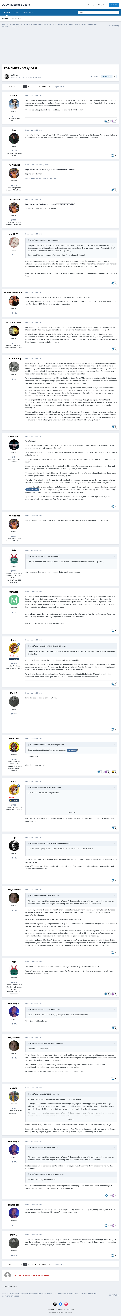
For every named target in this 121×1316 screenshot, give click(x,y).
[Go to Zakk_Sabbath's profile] (14, 898)
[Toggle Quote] (29, 240)
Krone (13, 95)
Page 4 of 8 (58, 87)
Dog (13, 130)
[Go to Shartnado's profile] (14, 444)
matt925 (13, 234)
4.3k (15, 858)
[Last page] (49, 86)
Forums (5, 18)
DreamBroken (13, 322)
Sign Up (114, 5)
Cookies (70, 1310)
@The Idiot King (32, 489)
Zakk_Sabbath (13, 889)
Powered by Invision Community (60, 1312)
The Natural (13, 165)
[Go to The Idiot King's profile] (14, 367)
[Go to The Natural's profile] (14, 173)
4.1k (14, 1108)
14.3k (15, 663)
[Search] (116, 12)
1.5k (14, 255)
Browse (7, 12)
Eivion (53, 1009)
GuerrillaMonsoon (13, 292)
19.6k (15, 714)
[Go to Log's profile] (14, 845)
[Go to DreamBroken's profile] (14, 331)
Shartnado (13, 436)
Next (44, 87)
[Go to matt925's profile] (14, 242)
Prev (10, 87)
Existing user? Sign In (97, 5)
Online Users (17, 18)
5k (15, 457)
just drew (14, 738)
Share (95, 76)
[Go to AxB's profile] (14, 558)
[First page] (4, 86)
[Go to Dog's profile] (14, 138)
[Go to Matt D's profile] (14, 701)
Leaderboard (28, 12)
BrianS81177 (56, 646)
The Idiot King (13, 358)
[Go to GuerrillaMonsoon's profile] (14, 301)
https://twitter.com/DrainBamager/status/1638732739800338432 (50, 169)
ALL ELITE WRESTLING (33, 78)
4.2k (15, 313)
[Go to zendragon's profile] (14, 1011)
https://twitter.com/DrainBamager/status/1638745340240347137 (50, 204)
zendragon (55, 745)
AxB (14, 550)
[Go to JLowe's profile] (14, 1096)
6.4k (15, 910)
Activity (16, 12)
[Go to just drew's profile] (14, 747)
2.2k (15, 151)
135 (14, 379)
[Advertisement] (29, 48)
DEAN (15, 75)
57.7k (15, 185)
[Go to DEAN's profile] (6, 76)
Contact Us (60, 1310)
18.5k (15, 571)
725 (15, 116)
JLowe (13, 1088)
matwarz (13, 592)
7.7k (15, 1024)
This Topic (107, 12)
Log (14, 837)
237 (15, 612)
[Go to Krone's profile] (14, 104)
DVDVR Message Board (16, 4)
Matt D (13, 693)
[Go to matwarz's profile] (14, 600)
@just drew (72, 750)
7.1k (14, 343)
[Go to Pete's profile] (14, 648)
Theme (50, 1310)
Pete (13, 640)
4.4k (15, 759)
